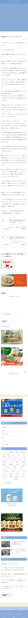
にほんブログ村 (5, 326)
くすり (3, 441)
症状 (3, 430)
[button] (25, 483)
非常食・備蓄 (5, 444)
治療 (3, 437)
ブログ (4, 293)
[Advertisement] (14, 17)
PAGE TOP (14, 608)
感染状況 (4, 427)
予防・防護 (4, 434)
